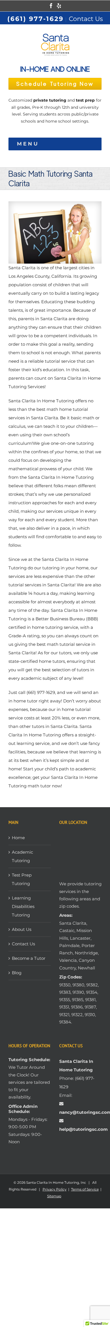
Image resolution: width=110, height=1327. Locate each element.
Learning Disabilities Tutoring (23, 906)
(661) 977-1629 (35, 19)
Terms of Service (85, 1189)
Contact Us (86, 19)
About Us (21, 929)
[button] (28, 144)
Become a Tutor (28, 958)
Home (18, 837)
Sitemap (54, 1196)
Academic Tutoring (22, 856)
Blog (16, 972)
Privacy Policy (55, 1189)
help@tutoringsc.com (83, 1129)
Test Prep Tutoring (22, 879)
